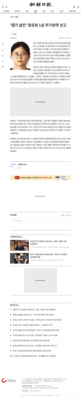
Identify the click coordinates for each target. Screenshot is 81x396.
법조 (17, 17)
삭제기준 (68, 215)
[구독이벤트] (40, 177)
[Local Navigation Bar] (3, 7)
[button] (3, 7)
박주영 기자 (13, 38)
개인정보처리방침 (27, 386)
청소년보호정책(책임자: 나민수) (43, 386)
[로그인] (78, 7)
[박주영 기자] (13, 166)
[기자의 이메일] (19, 168)
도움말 (63, 215)
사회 (11, 17)
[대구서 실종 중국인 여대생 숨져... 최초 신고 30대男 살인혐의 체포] (19, 258)
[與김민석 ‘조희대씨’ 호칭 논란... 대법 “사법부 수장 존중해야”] (19, 245)
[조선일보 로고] (40, 4)
